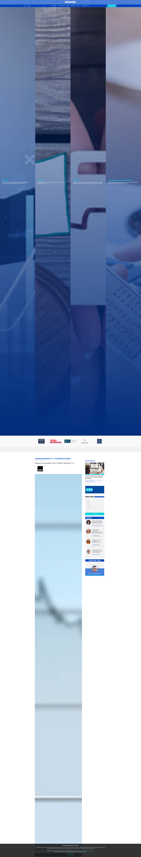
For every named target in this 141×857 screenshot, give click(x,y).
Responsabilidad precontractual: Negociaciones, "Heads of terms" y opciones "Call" (97, 531)
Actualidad (53, 5)
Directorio (73, 5)
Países (78, 5)
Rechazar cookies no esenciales (88, 850)
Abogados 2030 (61, 5)
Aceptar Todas (70, 854)
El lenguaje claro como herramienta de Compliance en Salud (96, 541)
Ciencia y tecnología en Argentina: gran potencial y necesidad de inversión (97, 522)
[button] (24, 5)
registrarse (111, 5)
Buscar (95, 514)
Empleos (67, 5)
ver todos (100, 517)
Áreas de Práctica (85, 5)
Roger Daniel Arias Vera (94, 573)
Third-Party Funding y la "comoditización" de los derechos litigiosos (97, 551)
